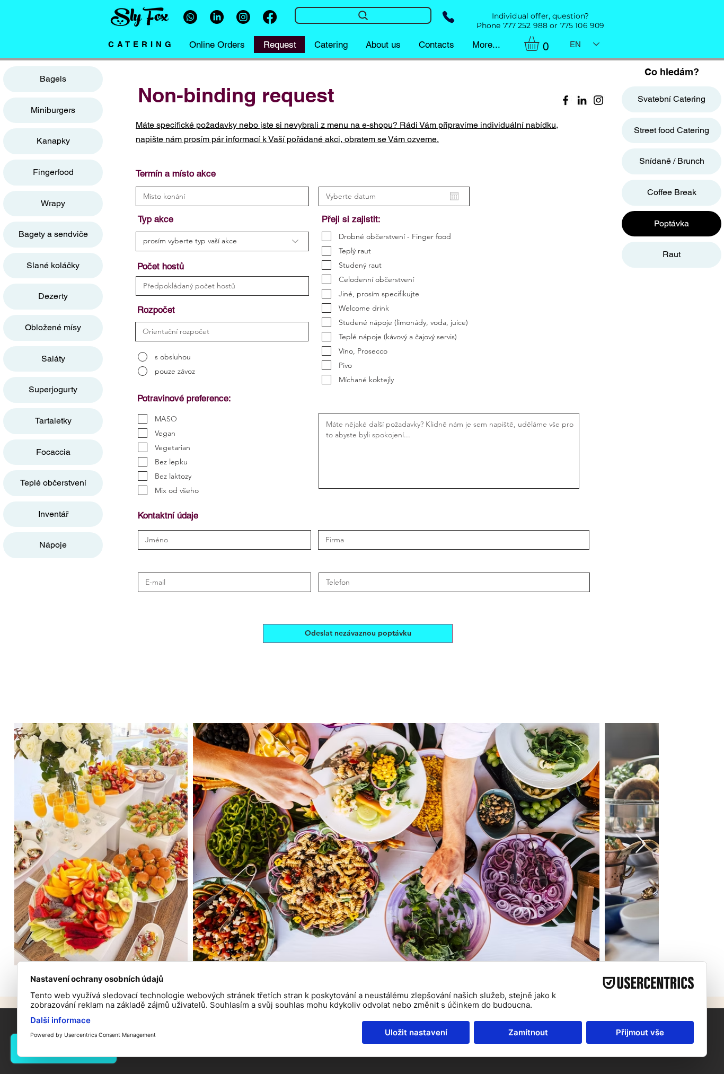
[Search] (363, 15)
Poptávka (671, 223)
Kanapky (53, 141)
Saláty (53, 359)
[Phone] (448, 17)
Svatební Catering (671, 99)
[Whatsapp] (190, 17)
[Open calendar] (454, 196)
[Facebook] (270, 17)
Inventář (53, 514)
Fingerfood (53, 172)
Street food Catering (671, 130)
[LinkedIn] (217, 17)
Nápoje (53, 545)
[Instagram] (243, 17)
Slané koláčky (53, 265)
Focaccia (53, 452)
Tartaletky (53, 421)
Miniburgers (53, 110)
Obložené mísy (53, 327)
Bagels (53, 79)
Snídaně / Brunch (671, 161)
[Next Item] (640, 844)
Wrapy (53, 203)
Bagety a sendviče (53, 234)
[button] (540, 43)
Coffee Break (671, 192)
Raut (672, 254)
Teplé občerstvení (53, 483)
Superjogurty (53, 389)
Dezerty (53, 296)
